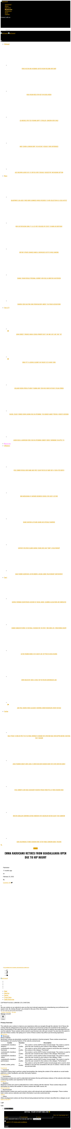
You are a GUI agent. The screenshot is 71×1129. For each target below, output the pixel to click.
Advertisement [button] (5, 1088)
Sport (6, 13)
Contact (6, 995)
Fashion (7, 14)
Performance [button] (5, 1075)
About (5, 991)
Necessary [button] (4, 1034)
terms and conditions (20, 1122)
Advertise (6, 993)
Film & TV (8, 8)
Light (2, 1102)
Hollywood (8, 4)
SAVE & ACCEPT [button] (6, 1099)
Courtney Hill (7, 882)
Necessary (6, 1036)
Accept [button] (14, 1012)
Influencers (8, 11)
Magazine (8, 9)
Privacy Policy (7, 997)
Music (7, 6)
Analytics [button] (3, 1081)
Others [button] (3, 1094)
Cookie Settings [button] (6, 1012)
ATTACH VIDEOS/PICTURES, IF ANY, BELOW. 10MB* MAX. (18, 1119)
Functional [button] (4, 1068)
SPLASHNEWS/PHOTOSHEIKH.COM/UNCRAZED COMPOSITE (16, 967)
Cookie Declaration (9, 999)
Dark (2, 1106)
